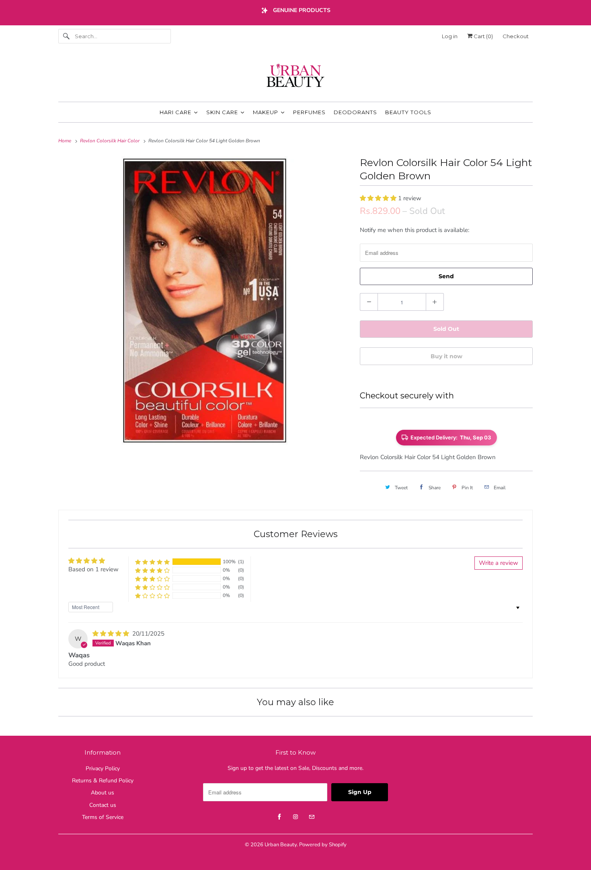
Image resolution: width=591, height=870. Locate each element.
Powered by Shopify (323, 844)
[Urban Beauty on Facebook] (279, 817)
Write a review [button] (498, 563)
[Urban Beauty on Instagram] (295, 817)
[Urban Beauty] (295, 76)
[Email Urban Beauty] (311, 817)
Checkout (516, 36)
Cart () (482, 36)
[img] (111, 634)
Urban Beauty (281, 844)
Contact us (102, 805)
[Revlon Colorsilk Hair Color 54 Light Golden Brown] (205, 300)
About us (102, 792)
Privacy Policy (103, 768)
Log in (450, 36)
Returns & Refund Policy (102, 780)
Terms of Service (102, 817)
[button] (379, 198)
